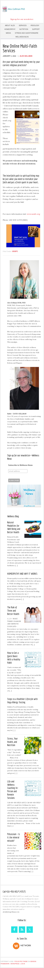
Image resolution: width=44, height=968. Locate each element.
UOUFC (15, 251)
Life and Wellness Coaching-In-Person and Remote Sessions (12, 789)
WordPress (14, 964)
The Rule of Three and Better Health (13, 610)
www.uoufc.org (33, 214)
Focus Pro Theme (21, 961)
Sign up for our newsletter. (22, 19)
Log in (22, 964)
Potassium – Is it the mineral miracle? (13, 837)
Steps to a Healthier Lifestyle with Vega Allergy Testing (22, 700)
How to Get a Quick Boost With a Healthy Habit (13, 657)
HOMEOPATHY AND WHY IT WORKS (22, 573)
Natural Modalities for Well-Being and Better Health (13, 527)
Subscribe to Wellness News (20, 465)
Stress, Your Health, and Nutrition (12, 742)
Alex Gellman (22, 8)
